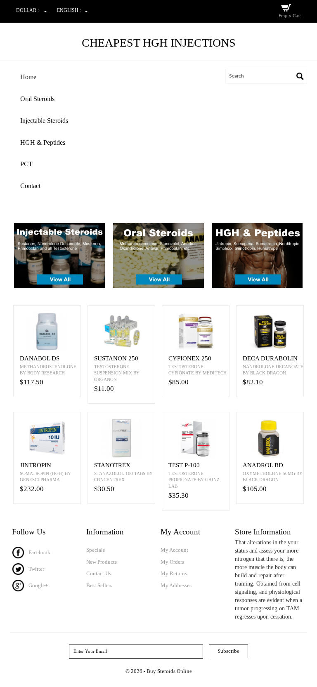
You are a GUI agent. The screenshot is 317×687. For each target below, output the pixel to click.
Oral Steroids (37, 98)
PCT (26, 163)
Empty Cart (290, 16)
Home (28, 76)
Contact (30, 185)
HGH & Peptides (42, 142)
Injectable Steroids (44, 120)
